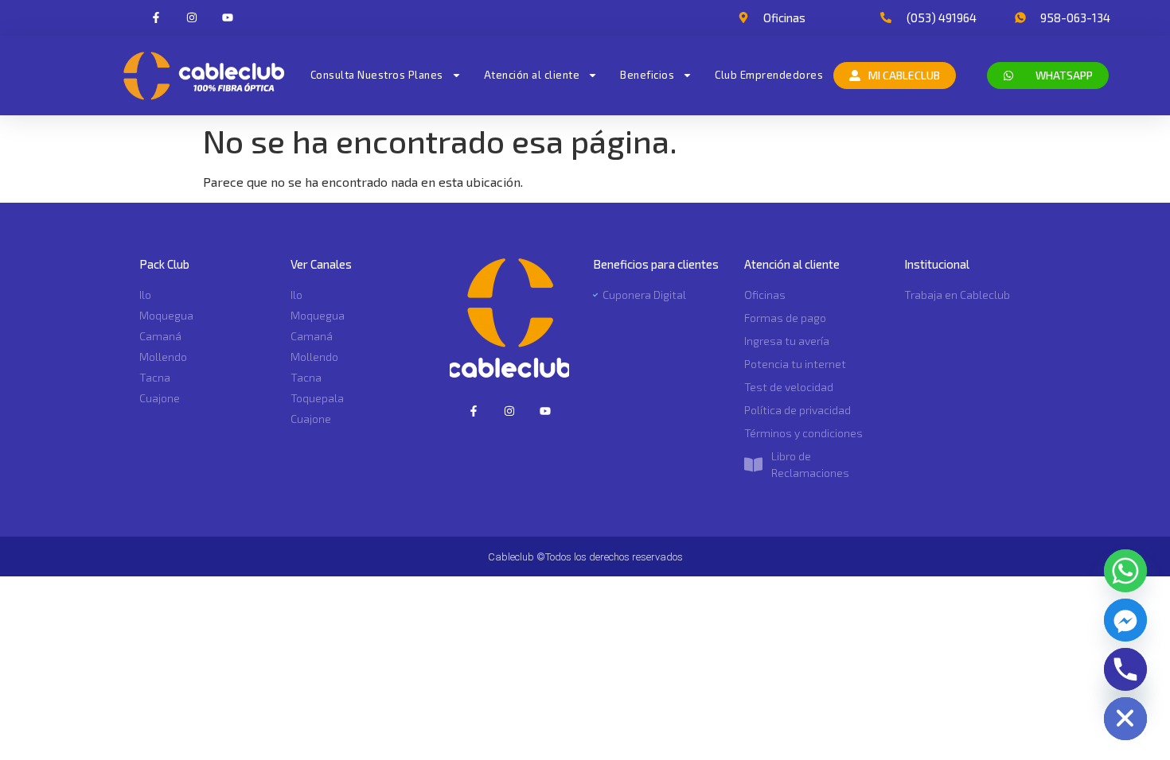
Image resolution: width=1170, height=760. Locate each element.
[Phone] (1125, 669)
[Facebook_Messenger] (1125, 620)
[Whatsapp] (1125, 570)
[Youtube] (227, 18)
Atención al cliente (532, 74)
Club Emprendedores (769, 74)
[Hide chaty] (1125, 718)
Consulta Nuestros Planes (376, 74)
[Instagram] (191, 18)
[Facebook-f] (156, 18)
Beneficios (647, 74)
